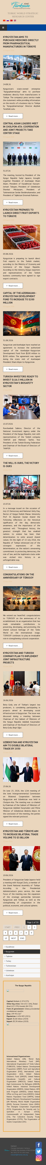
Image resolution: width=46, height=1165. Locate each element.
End (22, 938)
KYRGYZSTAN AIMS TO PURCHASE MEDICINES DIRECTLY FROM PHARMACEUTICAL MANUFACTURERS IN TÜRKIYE (20, 41)
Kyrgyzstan (10, 951)
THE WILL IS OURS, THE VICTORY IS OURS (21, 464)
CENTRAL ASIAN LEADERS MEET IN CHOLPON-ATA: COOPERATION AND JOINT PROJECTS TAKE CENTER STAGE (21, 128)
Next (13, 938)
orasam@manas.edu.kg (19, 1155)
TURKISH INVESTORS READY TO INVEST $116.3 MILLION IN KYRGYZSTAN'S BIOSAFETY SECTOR (20, 381)
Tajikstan (9, 956)
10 (6, 938)
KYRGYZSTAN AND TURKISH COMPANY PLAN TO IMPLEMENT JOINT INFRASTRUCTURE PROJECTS (20, 657)
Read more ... (14, 116)
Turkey (8, 961)
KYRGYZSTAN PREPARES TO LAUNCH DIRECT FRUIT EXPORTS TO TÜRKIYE (21, 213)
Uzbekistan (10, 970)
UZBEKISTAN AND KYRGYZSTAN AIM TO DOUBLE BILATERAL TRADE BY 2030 (20, 745)
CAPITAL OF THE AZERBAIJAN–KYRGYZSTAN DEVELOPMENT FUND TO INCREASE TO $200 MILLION (20, 297)
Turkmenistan (11, 966)
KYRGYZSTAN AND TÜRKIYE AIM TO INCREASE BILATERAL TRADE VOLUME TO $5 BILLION (20, 834)
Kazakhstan (10, 947)
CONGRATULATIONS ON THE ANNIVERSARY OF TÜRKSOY (18, 576)
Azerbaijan (10, 975)
